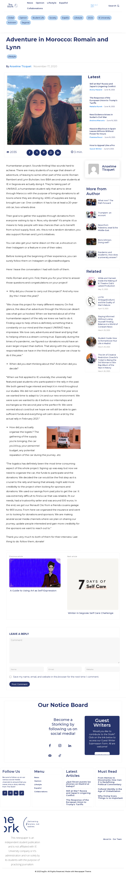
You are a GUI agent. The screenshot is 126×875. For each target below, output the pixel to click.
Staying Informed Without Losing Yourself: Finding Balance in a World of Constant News (108, 321)
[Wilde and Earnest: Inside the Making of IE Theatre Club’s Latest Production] (91, 282)
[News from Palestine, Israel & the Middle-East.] (91, 227)
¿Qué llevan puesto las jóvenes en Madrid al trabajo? (78, 784)
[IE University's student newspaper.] (12, 5)
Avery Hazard (96, 90)
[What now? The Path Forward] (91, 202)
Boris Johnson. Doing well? (105, 241)
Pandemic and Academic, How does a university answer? (108, 255)
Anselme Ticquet (20, 66)
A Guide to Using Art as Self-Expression (33, 590)
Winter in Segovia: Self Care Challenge (90, 613)
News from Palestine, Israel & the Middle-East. (108, 227)
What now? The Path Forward (105, 201)
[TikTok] (60, 756)
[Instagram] (60, 746)
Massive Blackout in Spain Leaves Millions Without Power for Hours (103, 131)
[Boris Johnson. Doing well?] (91, 241)
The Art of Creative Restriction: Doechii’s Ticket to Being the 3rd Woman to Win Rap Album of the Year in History (108, 361)
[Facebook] (30, 153)
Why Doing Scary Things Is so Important (110, 797)
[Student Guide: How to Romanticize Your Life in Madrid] (91, 342)
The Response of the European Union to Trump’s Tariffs (103, 100)
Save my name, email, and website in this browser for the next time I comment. (56, 676)
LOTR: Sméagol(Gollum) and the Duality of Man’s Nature (106, 301)
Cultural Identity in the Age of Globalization (110, 790)
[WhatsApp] (51, 153)
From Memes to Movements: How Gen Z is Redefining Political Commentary (110, 781)
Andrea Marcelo (97, 120)
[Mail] (50, 756)
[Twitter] (37, 153)
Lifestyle (12, 56)
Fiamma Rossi (96, 137)
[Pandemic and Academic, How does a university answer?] (91, 254)
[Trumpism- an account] (91, 214)
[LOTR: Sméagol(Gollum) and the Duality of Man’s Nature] (91, 301)
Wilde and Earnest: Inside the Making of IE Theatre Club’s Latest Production (107, 282)
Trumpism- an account (104, 214)
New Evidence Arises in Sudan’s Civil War (101, 115)
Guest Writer (96, 149)
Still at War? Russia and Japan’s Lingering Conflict (103, 85)
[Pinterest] (44, 153)
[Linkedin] (58, 153)
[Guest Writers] (102, 735)
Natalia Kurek (96, 106)
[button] (114, 6)
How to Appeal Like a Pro (102, 145)
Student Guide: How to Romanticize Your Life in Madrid (107, 341)
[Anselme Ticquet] (93, 169)
